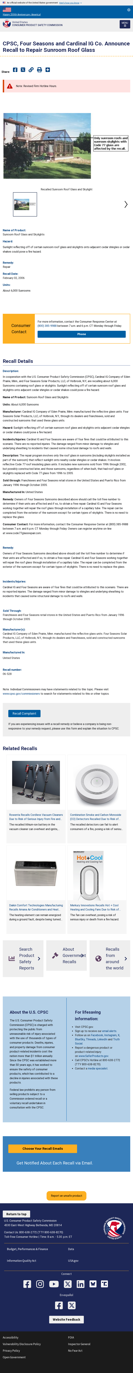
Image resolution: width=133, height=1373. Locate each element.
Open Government (14, 1357)
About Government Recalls (74, 955)
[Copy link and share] (31, 69)
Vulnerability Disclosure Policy (22, 1344)
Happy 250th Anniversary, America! (22, 14)
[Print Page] (39, 69)
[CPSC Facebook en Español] (60, 1305)
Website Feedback (66, 1319)
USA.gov (73, 1261)
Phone (81, 334)
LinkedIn (102, 1039)
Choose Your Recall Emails (43, 1149)
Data (71, 1249)
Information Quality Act (21, 1261)
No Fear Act (75, 1351)
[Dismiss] (128, 9)
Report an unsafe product (66, 1195)
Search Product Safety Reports (26, 958)
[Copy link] (47, 69)
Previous (6, 204)
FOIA (71, 1337)
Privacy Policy (11, 1351)
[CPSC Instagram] (41, 1284)
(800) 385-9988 (47, 325)
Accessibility (10, 1337)
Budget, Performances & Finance (27, 1249)
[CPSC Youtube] (55, 1284)
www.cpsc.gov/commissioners (21, 693)
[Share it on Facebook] (15, 69)
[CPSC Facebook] (28, 1284)
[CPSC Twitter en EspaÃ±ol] (72, 1305)
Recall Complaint (24, 713)
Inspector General (79, 1344)
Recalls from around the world (114, 958)
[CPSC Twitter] (69, 1284)
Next (126, 204)
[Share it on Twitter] (22, 69)
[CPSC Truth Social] (105, 1284)
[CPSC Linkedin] (81, 1284)
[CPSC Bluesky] (94, 1284)
